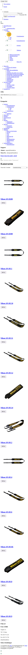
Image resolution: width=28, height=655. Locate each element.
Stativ (8, 137)
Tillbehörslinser (10, 140)
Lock (8, 135)
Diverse (8, 132)
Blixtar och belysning (12, 131)
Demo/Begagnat (10, 144)
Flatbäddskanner (10, 123)
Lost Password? (11, 16)
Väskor (8, 142)
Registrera (6, 19)
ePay (11, 645)
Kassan (5, 6)
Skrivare (6, 124)
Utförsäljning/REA (8, 143)
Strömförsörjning (11, 139)
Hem (2, 160)
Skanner (5, 120)
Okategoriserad (7, 117)
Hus (10, 108)
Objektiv (6, 116)
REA (5, 119)
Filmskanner (9, 121)
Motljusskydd (10, 136)
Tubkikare (9, 113)
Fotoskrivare (9, 127)
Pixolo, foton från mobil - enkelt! (9, 155)
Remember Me (23, 14)
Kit (10, 109)
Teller (25, 645)
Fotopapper (9, 125)
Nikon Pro (6, 115)
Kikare (5, 112)
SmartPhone (6, 128)
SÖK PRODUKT (5, 94)
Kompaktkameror (11, 105)
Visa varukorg (7, 4)
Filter (8, 133)
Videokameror (10, 111)
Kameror (6, 104)
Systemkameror (10, 107)
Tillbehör (6, 129)
